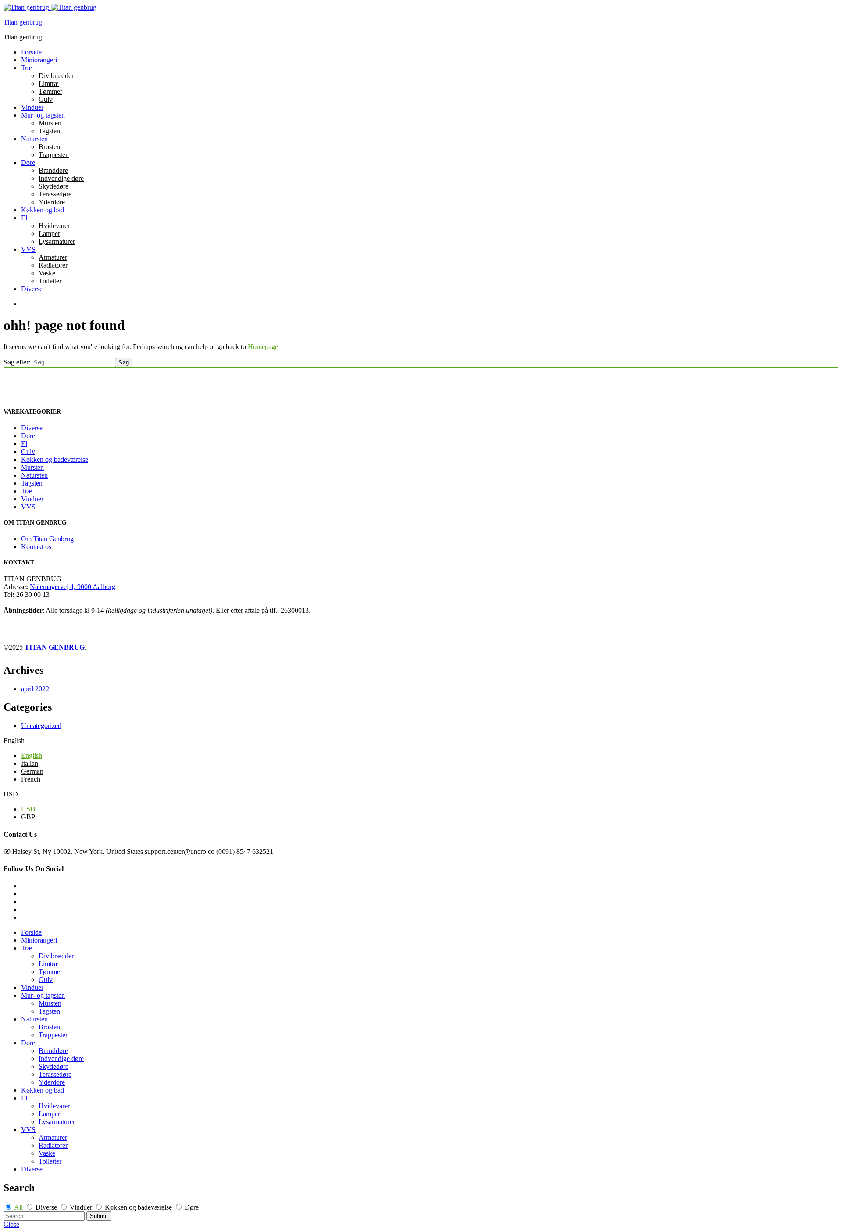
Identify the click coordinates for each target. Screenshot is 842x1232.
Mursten (50, 123)
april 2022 (35, 689)
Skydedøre (53, 186)
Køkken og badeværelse (54, 459)
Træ (26, 67)
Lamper (49, 233)
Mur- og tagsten (43, 115)
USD (28, 809)
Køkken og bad (42, 210)
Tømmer (50, 91)
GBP (28, 817)
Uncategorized (41, 725)
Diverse (32, 289)
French (30, 779)
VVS (28, 249)
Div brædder (56, 75)
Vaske (47, 273)
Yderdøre (52, 202)
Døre (28, 162)
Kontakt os (36, 546)
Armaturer (53, 257)
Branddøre (53, 170)
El (24, 217)
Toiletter (50, 281)
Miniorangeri (39, 60)
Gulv (46, 99)
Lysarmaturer (57, 241)
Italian (29, 763)
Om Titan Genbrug (47, 539)
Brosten (49, 146)
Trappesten (54, 154)
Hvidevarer (54, 225)
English (31, 755)
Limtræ (49, 83)
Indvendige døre (61, 178)
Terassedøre (55, 194)
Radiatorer (53, 265)
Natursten (34, 139)
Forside (31, 52)
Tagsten (49, 131)
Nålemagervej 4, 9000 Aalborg (72, 586)
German (32, 771)
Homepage (263, 346)
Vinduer (32, 107)
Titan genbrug (23, 22)
